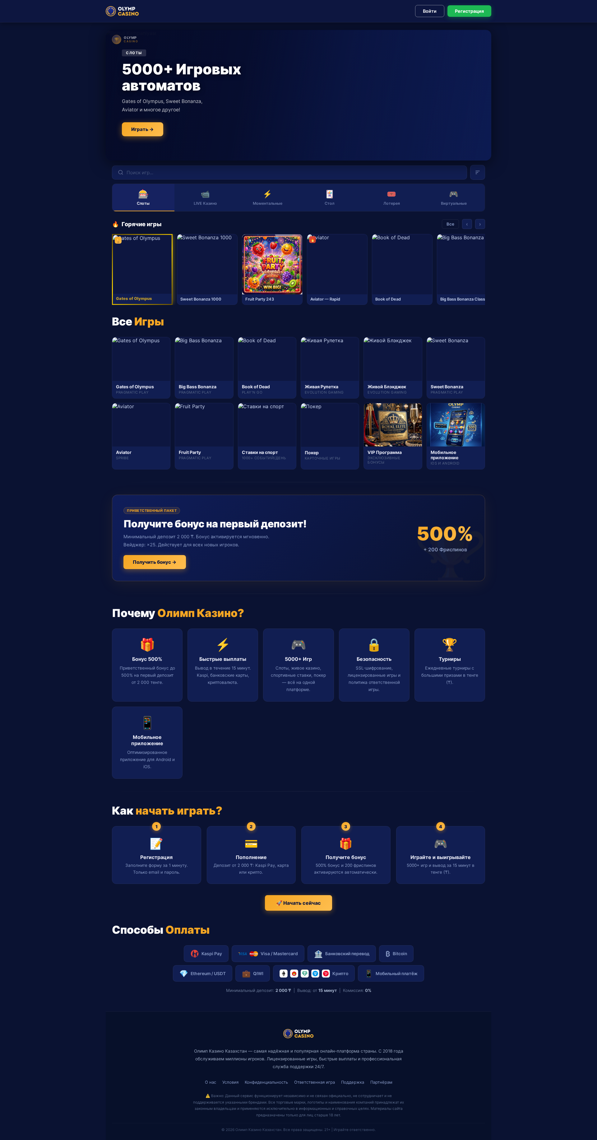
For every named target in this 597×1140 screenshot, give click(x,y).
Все (450, 224)
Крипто (340, 973)
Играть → (142, 129)
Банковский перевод (341, 954)
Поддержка (352, 1082)
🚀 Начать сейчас (298, 903)
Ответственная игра (314, 1082)
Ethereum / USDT (202, 973)
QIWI (252, 973)
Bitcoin (396, 954)
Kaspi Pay (211, 953)
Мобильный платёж (391, 973)
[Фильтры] (477, 172)
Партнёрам (381, 1082)
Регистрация (469, 11)
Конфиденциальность (266, 1082)
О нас (210, 1082)
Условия (230, 1082)
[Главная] (122, 11)
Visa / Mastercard (279, 953)
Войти (430, 11)
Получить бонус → (155, 562)
